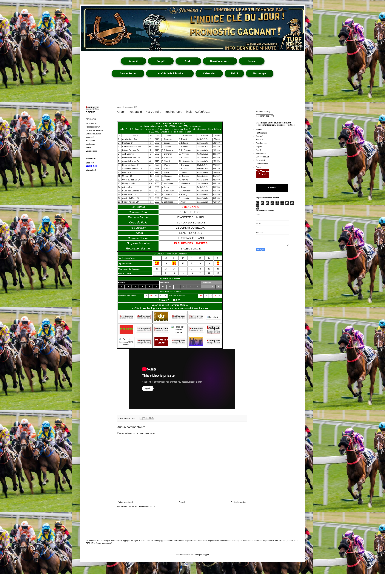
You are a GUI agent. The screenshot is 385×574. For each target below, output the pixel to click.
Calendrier (209, 73)
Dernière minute (220, 61)
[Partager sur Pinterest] (152, 418)
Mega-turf (90, 137)
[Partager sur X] (146, 418)
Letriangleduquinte (93, 134)
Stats (188, 61)
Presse (252, 61)
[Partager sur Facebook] (149, 418)
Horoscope (259, 73)
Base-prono (90, 141)
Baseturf (259, 136)
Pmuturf (259, 167)
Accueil (133, 61)
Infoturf (88, 147)
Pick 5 (234, 73)
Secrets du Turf (92, 123)
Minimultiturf (91, 170)
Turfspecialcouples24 (94, 130)
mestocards (90, 144)
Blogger (205, 555)
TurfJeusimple (261, 133)
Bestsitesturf (261, 153)
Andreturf (259, 140)
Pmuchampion (262, 143)
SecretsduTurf (261, 160)
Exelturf (259, 129)
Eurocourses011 (262, 157)
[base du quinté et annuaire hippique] (178, 332)
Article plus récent (125, 502)
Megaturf (259, 147)
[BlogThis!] (143, 418)
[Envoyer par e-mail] (141, 418)
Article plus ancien (238, 502)
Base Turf (90, 163)
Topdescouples (262, 164)
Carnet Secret (128, 73)
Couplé (161, 61)
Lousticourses (91, 151)
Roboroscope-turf (93, 127)
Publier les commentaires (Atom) (142, 506)
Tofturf (258, 150)
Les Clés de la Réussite (170, 73)
